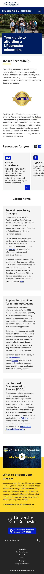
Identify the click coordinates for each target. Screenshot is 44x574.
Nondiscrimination (22, 552)
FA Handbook (14, 357)
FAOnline (21, 125)
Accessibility (22, 549)
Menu (40, 11)
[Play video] (22, 457)
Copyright (22, 561)
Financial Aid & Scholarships (16, 10)
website (12, 249)
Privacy (22, 558)
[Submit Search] (38, 540)
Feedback (22, 555)
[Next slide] (39, 146)
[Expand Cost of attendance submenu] (27, 187)
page (22, 281)
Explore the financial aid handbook (17, 505)
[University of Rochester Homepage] (10, 3)
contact (15, 360)
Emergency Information (22, 564)
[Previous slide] (35, 146)
